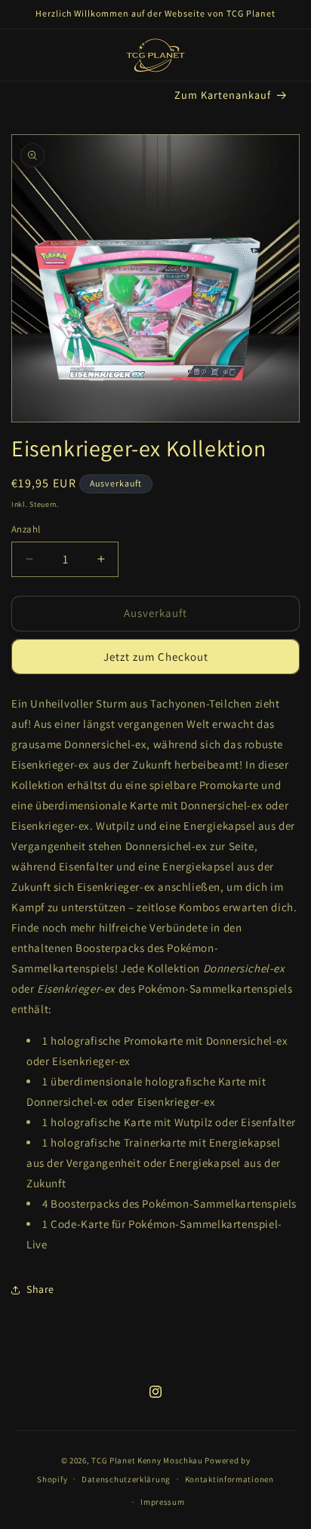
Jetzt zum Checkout (155, 656)
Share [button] (40, 1289)
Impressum (162, 1502)
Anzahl (25, 529)
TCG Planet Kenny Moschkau (147, 1460)
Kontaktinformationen (229, 1479)
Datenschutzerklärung (126, 1479)
